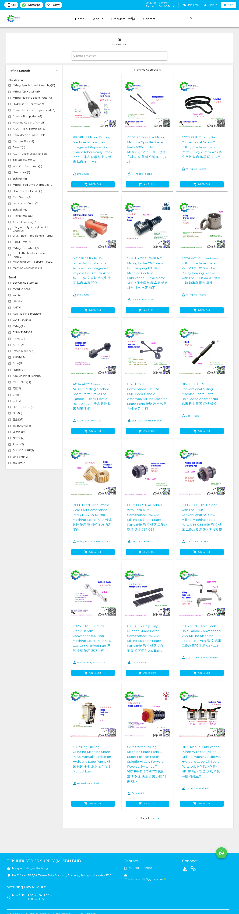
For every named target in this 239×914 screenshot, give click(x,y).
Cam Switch (138, 793)
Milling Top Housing (142, 174)
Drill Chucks (83, 174)
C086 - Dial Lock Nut (197, 541)
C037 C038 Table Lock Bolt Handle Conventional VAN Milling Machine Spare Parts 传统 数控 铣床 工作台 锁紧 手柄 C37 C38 (201, 635)
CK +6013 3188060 (140, 868)
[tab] (119, 42)
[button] (34, 71)
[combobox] (119, 56)
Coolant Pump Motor (143, 299)
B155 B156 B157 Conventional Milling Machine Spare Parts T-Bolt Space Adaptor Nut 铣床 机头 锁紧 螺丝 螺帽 (200, 394)
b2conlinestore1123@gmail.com (143, 879)
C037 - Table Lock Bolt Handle (202, 657)
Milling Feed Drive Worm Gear (93, 541)
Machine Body (139, 662)
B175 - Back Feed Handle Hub (147, 420)
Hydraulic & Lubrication (89, 783)
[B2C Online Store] (193, 869)
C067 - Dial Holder (141, 541)
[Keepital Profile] (185, 868)
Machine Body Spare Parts (91, 662)
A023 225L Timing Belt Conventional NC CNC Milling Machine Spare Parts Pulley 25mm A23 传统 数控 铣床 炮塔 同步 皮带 (202, 147)
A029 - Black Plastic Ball (90, 420)
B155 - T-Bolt (192, 415)
